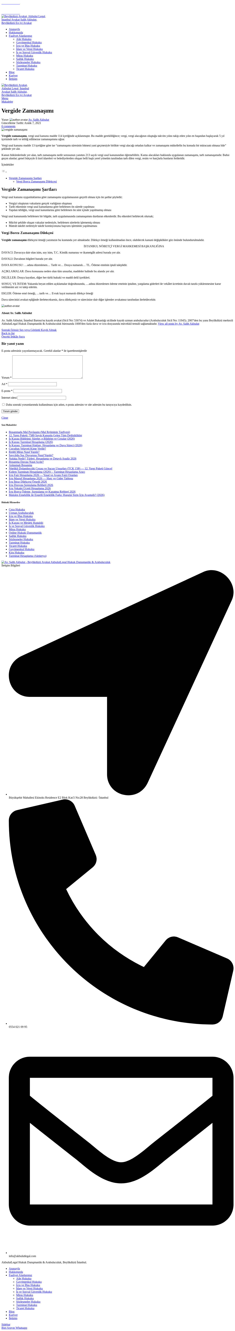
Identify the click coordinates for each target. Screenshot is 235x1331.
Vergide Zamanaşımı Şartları (25, 178)
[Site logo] (24, 22)
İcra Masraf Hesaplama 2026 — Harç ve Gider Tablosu (41, 478)
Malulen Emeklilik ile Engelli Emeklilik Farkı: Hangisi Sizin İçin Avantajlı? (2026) (56, 495)
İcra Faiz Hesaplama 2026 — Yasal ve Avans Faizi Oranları (43, 475)
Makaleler (7, 101)
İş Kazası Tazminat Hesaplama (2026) (31, 442)
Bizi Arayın (8, 1327)
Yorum (6, 377)
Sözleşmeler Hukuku (28, 62)
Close (4, 417)
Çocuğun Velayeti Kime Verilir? (27, 448)
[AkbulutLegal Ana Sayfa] (55, 562)
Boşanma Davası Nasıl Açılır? (26, 461)
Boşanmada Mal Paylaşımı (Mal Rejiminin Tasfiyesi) (39, 432)
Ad (4, 384)
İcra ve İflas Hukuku (28, 45)
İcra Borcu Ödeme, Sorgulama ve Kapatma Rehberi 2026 (42, 491)
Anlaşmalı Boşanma (20, 465)
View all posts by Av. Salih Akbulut (178, 323)
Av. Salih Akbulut (38, 119)
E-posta (6, 390)
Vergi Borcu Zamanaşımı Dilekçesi (36, 181)
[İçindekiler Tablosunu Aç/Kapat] (4, 171)
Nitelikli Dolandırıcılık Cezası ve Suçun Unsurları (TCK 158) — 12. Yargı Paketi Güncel (60, 468)
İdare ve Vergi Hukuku (29, 49)
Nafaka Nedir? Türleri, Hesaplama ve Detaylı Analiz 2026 (42, 458)
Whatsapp (21, 1327)
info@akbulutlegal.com (15, 6)
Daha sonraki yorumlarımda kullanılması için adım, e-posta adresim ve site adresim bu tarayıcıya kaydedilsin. (69, 404)
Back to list (8, 333)
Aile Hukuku (23, 39)
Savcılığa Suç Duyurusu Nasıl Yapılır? (31, 455)
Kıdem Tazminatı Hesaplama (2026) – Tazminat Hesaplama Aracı (47, 471)
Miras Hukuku (24, 55)
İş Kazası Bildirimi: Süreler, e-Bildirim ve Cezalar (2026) (42, 438)
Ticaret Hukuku (25, 68)
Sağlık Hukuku (25, 59)
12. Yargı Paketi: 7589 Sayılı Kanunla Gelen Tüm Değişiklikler (45, 435)
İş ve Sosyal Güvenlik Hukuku (34, 52)
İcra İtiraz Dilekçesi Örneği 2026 (28, 481)
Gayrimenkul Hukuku (29, 42)
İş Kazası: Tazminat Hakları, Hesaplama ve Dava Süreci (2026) (45, 445)
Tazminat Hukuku (26, 65)
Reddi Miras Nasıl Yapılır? (24, 451)
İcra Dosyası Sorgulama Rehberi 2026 (31, 485)
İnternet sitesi (9, 397)
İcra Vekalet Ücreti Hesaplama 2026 (30, 488)
